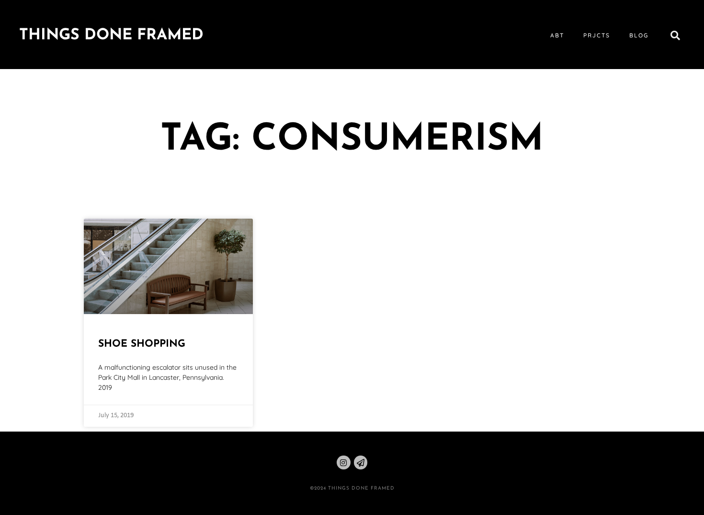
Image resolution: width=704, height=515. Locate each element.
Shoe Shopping (141, 344)
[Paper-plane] (361, 462)
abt (557, 35)
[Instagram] (344, 462)
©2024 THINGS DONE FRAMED (352, 488)
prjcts (596, 35)
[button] (675, 35)
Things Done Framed (111, 35)
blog (638, 35)
